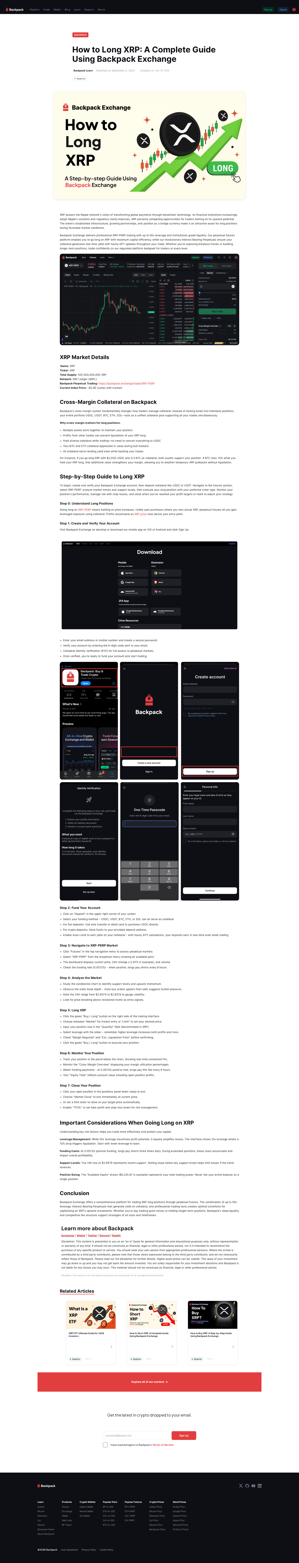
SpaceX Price (180, 1515)
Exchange (67, 1511)
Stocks (65, 1506)
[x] (241, 1486)
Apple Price (179, 1520)
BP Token (67, 1524)
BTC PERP (130, 1506)
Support (89, 9)
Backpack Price (157, 1529)
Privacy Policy (89, 1549)
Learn (77, 9)
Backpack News (46, 1529)
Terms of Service (162, 1444)
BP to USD (108, 1506)
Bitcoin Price (155, 1511)
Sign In (283, 9)
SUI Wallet (85, 1515)
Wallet (57, 9)
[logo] (15, 9)
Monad (41, 1524)
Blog (67, 9)
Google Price (179, 1511)
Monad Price (155, 1524)
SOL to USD (109, 1515)
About (101, 9)
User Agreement (69, 1549)
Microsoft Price (180, 1524)
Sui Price (153, 1520)
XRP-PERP (84, 509)
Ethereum (42, 1515)
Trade (46, 9)
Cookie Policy (106, 1549)
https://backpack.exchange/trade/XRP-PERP (126, 383)
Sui (39, 1520)
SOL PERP (130, 1515)
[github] (247, 1486)
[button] (294, 9)
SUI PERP (129, 1520)
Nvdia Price (179, 1506)
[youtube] (253, 1485)
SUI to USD (108, 1520)
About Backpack (46, 1533)
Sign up (268, 9)
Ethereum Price (157, 1515)
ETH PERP (130, 1511)
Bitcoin (41, 1511)
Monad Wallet (86, 1511)
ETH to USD (109, 1511)
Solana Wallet (86, 1506)
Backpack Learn (83, 70)
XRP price (140, 514)
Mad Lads (67, 1520)
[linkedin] (259, 1486)
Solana (41, 1506)
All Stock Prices (181, 1529)
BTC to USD (109, 1524)
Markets (34, 9)
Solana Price (155, 1506)
